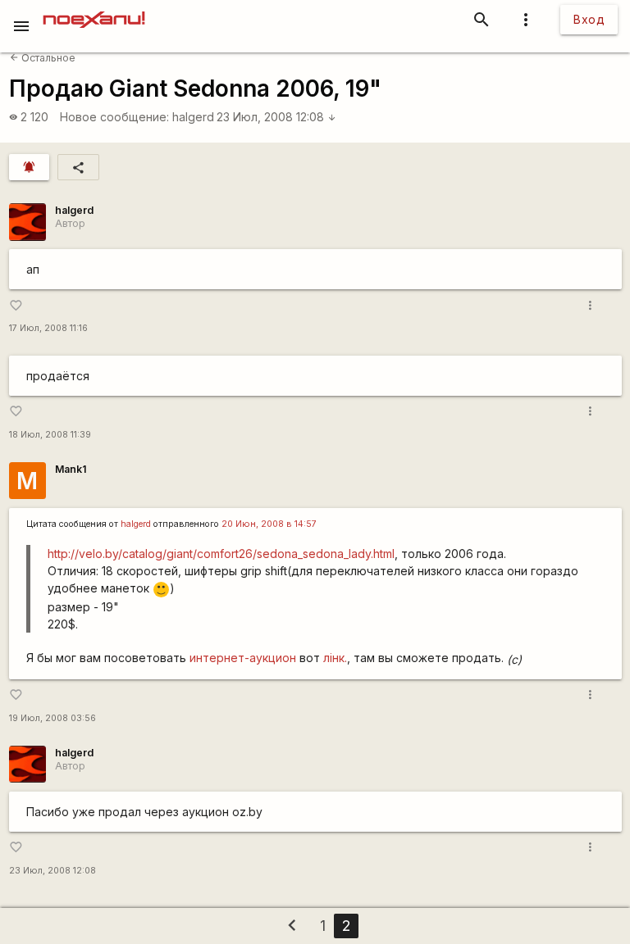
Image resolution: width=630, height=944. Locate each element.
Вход (589, 19)
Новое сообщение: (114, 117)
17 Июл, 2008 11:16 (48, 328)
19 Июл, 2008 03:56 (52, 718)
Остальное (42, 58)
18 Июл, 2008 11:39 (50, 434)
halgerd (193, 117)
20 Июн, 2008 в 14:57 (269, 524)
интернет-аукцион (242, 658)
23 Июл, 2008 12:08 (276, 117)
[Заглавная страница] (94, 11)
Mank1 (70, 469)
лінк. (335, 658)
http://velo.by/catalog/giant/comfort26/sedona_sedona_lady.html (221, 553)
